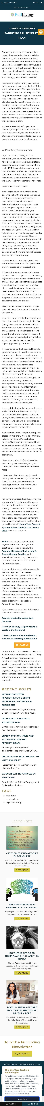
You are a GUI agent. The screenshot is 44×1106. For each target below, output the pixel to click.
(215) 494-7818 (10, 2)
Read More (22, 870)
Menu (35, 2)
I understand (22, 1099)
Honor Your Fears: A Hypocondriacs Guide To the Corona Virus (21, 527)
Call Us (12, 1104)
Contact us (22, 645)
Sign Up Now (22, 1053)
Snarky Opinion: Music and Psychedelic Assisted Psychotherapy (18, 739)
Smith (5, 541)
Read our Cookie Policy (20, 1094)
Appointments (23, 8)
